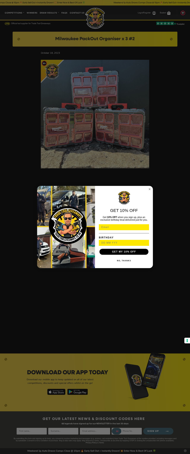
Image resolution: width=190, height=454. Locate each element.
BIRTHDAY (106, 237)
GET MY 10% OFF (124, 251)
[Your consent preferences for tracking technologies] (187, 340)
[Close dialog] (149, 189)
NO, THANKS (124, 261)
